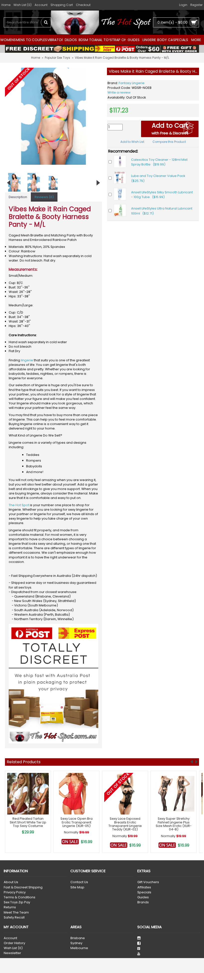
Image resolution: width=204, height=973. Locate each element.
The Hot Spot (19, 505)
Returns (10, 907)
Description (18, 197)
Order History (14, 943)
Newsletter (12, 953)
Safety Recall (14, 917)
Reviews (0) (44, 197)
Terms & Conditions (19, 897)
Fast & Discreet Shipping (23, 887)
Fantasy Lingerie (132, 83)
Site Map (77, 887)
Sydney (76, 943)
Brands (143, 902)
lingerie (27, 360)
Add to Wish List (132, 142)
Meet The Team (16, 912)
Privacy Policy (15, 892)
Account (10, 938)
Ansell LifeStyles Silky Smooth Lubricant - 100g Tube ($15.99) (162, 195)
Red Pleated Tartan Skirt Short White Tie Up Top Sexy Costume (28, 822)
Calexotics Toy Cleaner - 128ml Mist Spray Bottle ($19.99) (159, 162)
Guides (143, 897)
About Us (11, 882)
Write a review (119, 92)
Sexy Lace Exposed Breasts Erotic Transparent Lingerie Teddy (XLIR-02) (125, 824)
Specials (144, 892)
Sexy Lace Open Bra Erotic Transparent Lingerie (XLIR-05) (76, 822)
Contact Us (79, 882)
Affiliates (144, 887)
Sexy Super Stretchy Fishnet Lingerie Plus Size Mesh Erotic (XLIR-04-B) (174, 824)
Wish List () (13, 948)
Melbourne (79, 948)
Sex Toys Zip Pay (17, 902)
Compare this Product (169, 142)
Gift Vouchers (148, 882)
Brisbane (77, 938)
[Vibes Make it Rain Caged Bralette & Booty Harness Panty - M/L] (53, 116)
